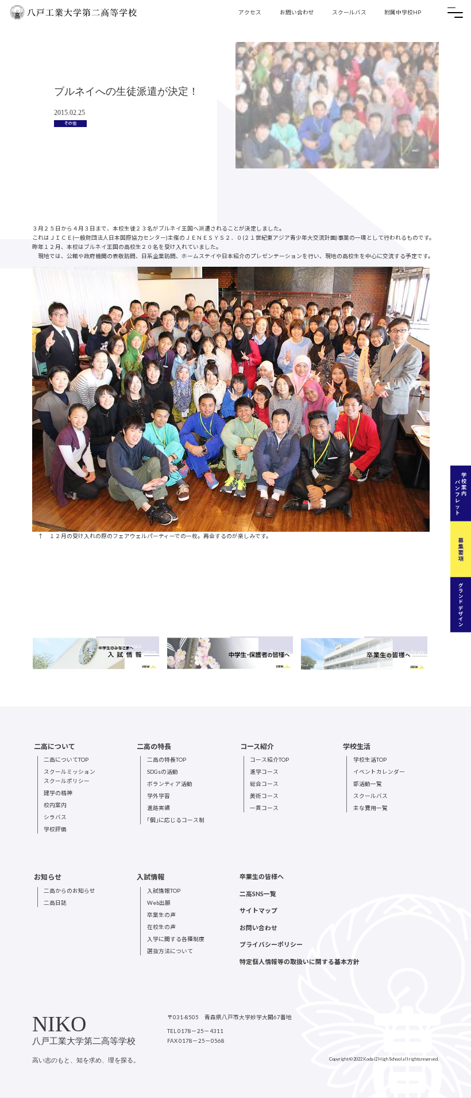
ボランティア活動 (169, 784)
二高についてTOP (66, 760)
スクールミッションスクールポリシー (69, 776)
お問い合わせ (297, 12)
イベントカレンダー (379, 772)
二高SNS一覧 (258, 893)
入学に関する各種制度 (175, 939)
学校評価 (55, 829)
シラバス (55, 817)
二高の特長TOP (166, 760)
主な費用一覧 (370, 808)
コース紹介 (257, 746)
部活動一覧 (367, 784)
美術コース (264, 796)
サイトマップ (258, 910)
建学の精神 (58, 793)
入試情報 (150, 877)
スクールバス (349, 12)
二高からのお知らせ (69, 891)
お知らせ (47, 877)
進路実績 (158, 808)
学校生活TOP (370, 760)
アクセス (249, 12)
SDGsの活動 (162, 772)
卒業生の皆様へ (262, 876)
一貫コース (264, 808)
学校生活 (356, 746)
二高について (54, 746)
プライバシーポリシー (271, 944)
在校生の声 (161, 927)
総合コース (264, 784)
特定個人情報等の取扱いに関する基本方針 (300, 961)
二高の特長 (154, 746)
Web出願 (159, 903)
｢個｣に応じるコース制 (175, 820)
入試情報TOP (163, 891)
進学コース (264, 772)
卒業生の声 (161, 915)
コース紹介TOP (269, 760)
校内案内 (55, 805)
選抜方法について (170, 951)
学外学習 (158, 796)
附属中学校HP (402, 12)
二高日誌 (55, 903)
